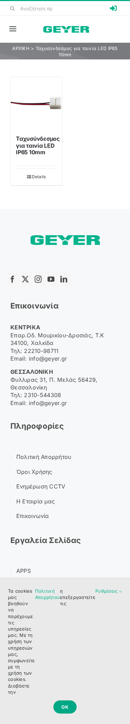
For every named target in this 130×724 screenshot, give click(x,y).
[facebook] (14, 279)
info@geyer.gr (48, 358)
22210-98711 (41, 350)
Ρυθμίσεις (107, 591)
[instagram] (39, 279)
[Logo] (66, 29)
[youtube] (52, 279)
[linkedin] (65, 279)
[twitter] (27, 279)
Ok (65, 707)
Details (39, 176)
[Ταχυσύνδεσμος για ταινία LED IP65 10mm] (36, 103)
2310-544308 (42, 395)
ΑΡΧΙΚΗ (20, 48)
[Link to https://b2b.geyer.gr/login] (113, 8)
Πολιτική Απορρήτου (47, 594)
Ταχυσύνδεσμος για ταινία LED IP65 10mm (38, 145)
